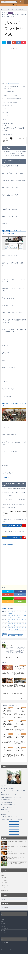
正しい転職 (4, 880)
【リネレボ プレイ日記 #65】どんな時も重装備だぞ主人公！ (17, 612)
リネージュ (5, 635)
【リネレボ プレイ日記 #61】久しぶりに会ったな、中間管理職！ (17, 628)
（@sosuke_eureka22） (13, 83)
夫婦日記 (4, 875)
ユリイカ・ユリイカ (9, 951)
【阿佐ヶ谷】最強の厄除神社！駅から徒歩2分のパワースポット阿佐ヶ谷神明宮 (17, 863)
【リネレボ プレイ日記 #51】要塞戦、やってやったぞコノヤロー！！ (14, 697)
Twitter (14, 657)
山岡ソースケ (9, 645)
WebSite (8, 657)
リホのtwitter (14, 833)
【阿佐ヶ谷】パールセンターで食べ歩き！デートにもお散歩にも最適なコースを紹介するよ (17, 852)
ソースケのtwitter (14, 827)
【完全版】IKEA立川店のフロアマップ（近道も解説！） (17, 842)
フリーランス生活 (5, 872)
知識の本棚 (4, 882)
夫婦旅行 (4, 877)
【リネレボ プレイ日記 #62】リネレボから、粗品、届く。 (17, 624)
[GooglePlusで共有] (14, 42)
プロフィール (4, 949)
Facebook (19, 657)
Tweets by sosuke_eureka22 (8, 544)
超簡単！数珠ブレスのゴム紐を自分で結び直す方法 (17, 847)
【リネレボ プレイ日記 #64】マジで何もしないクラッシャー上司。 (17, 616)
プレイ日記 (16, 635)
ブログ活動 (4, 887)
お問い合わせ (21, 2)
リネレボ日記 (5, 608)
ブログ (21, 635)
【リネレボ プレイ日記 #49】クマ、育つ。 (13, 693)
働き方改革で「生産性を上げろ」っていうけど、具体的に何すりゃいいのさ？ (16, 857)
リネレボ (10, 635)
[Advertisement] (14, 63)
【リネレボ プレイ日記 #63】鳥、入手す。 (17, 620)
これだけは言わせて (6, 885)
